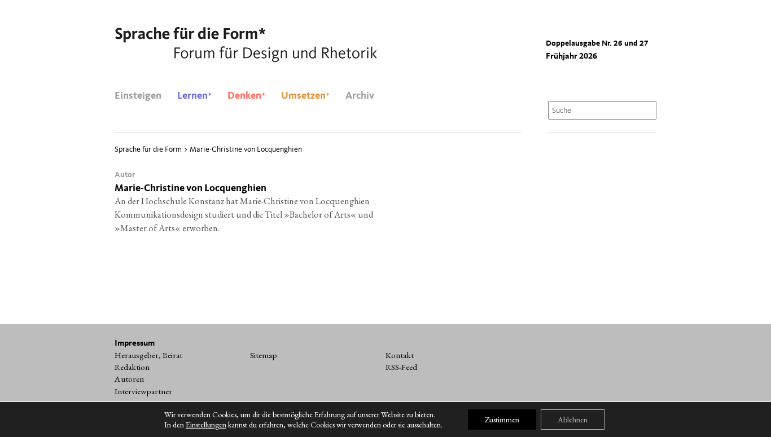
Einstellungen (206, 425)
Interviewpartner (143, 391)
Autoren (129, 379)
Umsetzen (305, 96)
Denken (246, 96)
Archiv (359, 96)
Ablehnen (573, 419)
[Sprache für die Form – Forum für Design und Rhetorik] (246, 45)
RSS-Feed (401, 367)
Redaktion (132, 367)
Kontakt (400, 355)
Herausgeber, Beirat (148, 355)
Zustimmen (502, 419)
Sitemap (263, 355)
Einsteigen (138, 96)
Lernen (194, 96)
